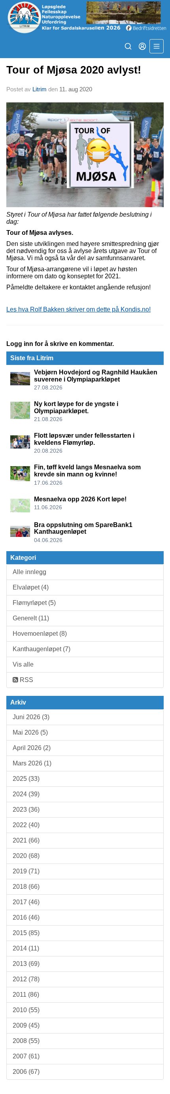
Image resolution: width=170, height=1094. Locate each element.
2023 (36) (26, 809)
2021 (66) (26, 840)
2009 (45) (26, 1025)
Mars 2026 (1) (32, 763)
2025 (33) (26, 778)
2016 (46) (26, 917)
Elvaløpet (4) (31, 587)
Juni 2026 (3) (31, 717)
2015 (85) (26, 933)
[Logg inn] (142, 46)
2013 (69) (26, 963)
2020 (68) (26, 855)
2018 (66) (26, 886)
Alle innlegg (29, 572)
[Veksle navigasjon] (156, 46)
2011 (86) (26, 994)
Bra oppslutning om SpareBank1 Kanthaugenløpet (83, 528)
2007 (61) (26, 1056)
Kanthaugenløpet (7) (41, 649)
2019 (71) (26, 871)
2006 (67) (26, 1071)
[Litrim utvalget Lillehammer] (85, 17)
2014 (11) (26, 948)
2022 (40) (26, 825)
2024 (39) (26, 794)
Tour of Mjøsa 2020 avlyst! (73, 70)
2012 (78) (26, 979)
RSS (25, 679)
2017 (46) (26, 902)
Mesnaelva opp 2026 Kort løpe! (80, 499)
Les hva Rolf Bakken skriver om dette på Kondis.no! (78, 309)
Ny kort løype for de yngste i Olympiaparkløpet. (76, 407)
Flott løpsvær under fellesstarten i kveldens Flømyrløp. (84, 439)
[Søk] (128, 46)
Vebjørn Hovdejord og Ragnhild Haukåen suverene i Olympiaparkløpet (95, 376)
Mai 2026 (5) (30, 732)
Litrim (39, 89)
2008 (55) (26, 1040)
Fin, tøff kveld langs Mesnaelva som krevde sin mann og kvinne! (87, 471)
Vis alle (23, 664)
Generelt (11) (31, 618)
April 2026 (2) (32, 747)
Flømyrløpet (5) (34, 602)
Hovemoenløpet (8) (40, 633)
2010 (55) (26, 1010)
